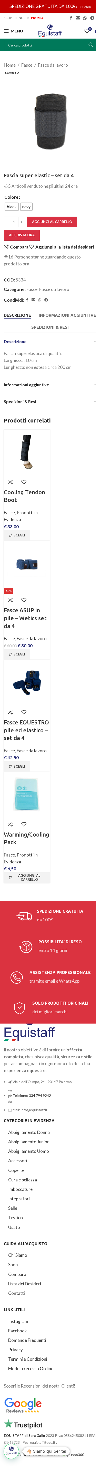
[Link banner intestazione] (50, 6)
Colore (11, 197)
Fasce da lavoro (53, 65)
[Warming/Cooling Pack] (27, 795)
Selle (12, 1208)
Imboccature (20, 1189)
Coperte (16, 1170)
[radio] (11, 206)
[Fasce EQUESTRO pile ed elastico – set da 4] (27, 683)
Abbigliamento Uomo (28, 1151)
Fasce (26, 65)
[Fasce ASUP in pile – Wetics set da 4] (27, 564)
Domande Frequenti (27, 1340)
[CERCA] (90, 45)
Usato (14, 1227)
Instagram (18, 1321)
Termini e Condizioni (27, 1359)
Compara (17, 1274)
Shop (13, 1264)
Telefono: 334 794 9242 (32, 1095)
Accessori (17, 1160)
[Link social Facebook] (71, 18)
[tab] (17, 315)
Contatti (16, 1293)
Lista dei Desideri (24, 1283)
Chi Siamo (17, 1255)
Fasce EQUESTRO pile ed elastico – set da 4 (26, 730)
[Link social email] (78, 18)
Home (10, 65)
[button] (27, 877)
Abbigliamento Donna (29, 1132)
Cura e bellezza (22, 1179)
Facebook (17, 1330)
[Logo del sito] (50, 30)
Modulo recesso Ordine (30, 1368)
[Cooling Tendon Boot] (27, 453)
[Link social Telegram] (92, 18)
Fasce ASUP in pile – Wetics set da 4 (25, 618)
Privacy (15, 1349)
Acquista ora (22, 235)
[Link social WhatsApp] (85, 18)
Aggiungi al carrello (52, 222)
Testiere (16, 1217)
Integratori (19, 1198)
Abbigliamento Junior (28, 1141)
